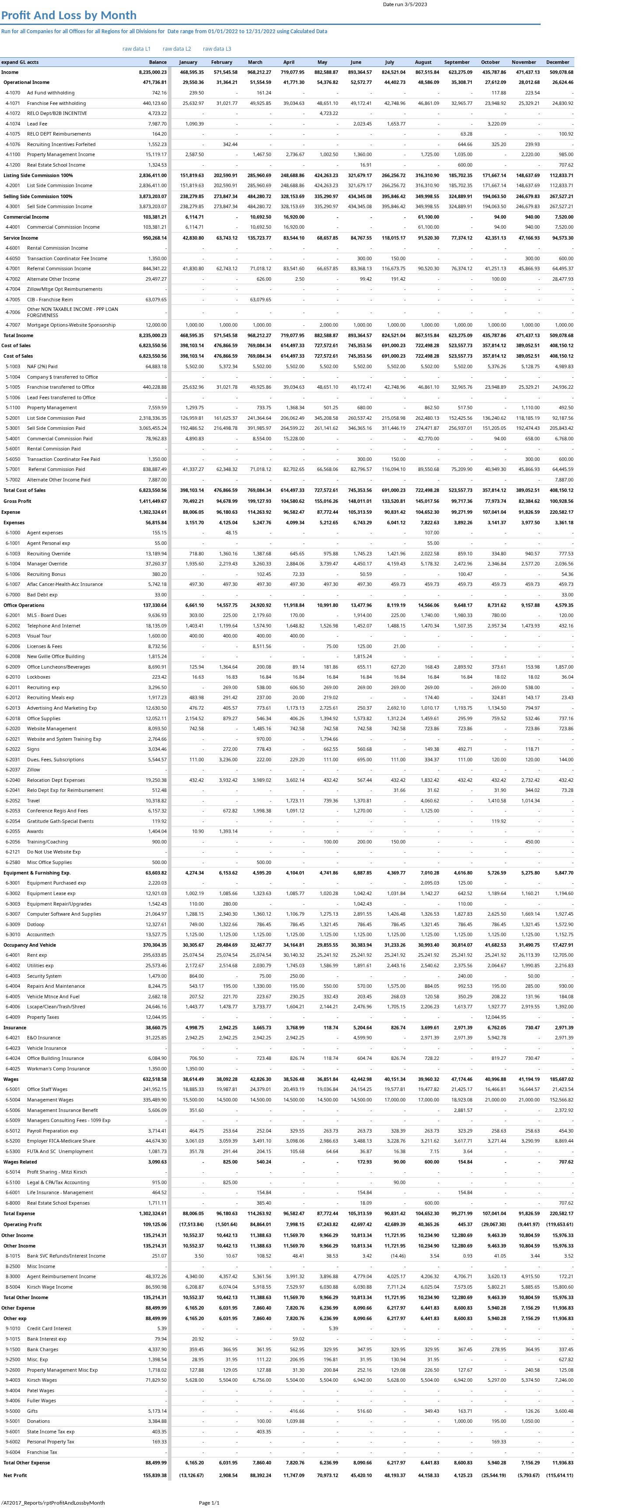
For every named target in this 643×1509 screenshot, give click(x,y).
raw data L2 (177, 48)
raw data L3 (217, 48)
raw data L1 (136, 48)
